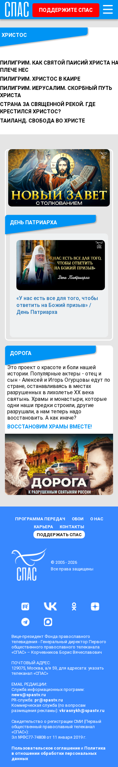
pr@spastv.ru (48, 700)
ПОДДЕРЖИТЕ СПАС (66, 10)
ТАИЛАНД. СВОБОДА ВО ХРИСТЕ (42, 121)
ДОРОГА (20, 353)
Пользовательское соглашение (45, 748)
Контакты (72, 526)
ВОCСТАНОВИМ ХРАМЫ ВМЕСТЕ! (49, 427)
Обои (78, 518)
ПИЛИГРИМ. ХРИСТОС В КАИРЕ (40, 79)
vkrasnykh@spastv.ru (82, 710)
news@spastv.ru (28, 694)
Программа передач (40, 518)
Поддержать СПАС (59, 534)
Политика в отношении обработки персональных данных (58, 753)
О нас (96, 518)
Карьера (43, 526)
